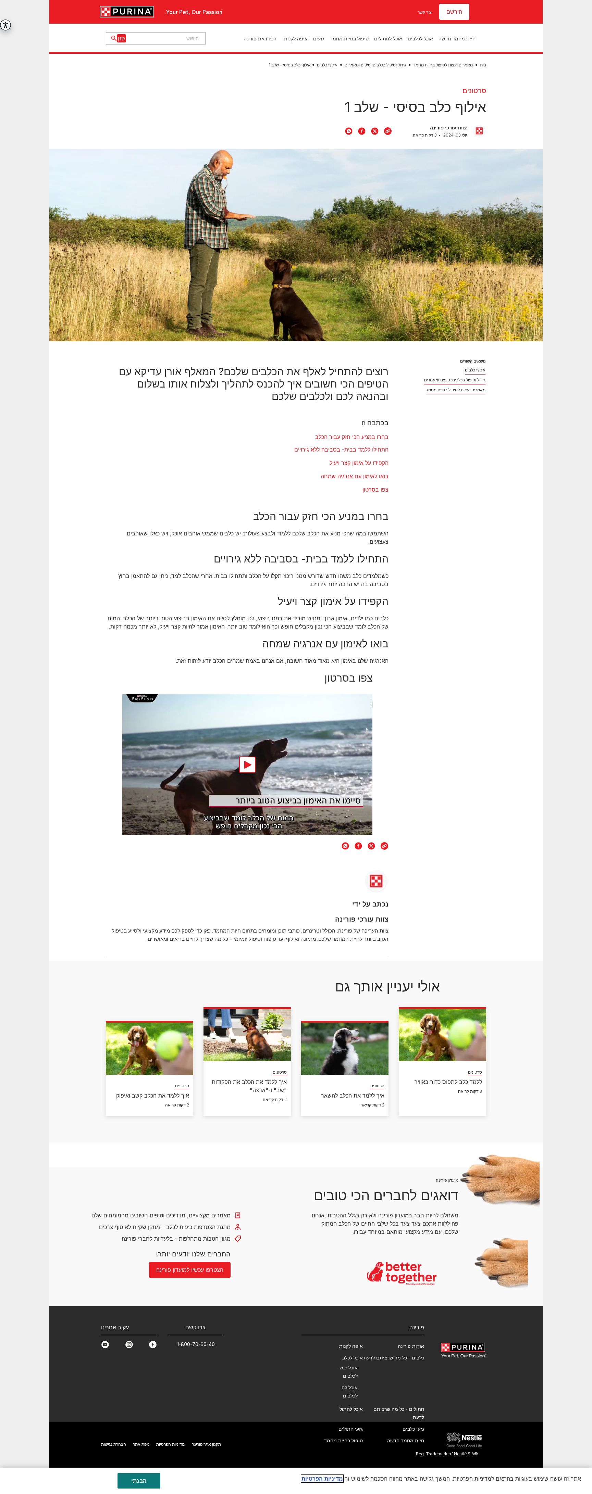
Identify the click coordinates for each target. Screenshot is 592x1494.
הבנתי (139, 1480)
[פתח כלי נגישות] (5, 25)
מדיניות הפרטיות (322, 1478)
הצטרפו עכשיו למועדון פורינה (296, 827)
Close (459, 655)
